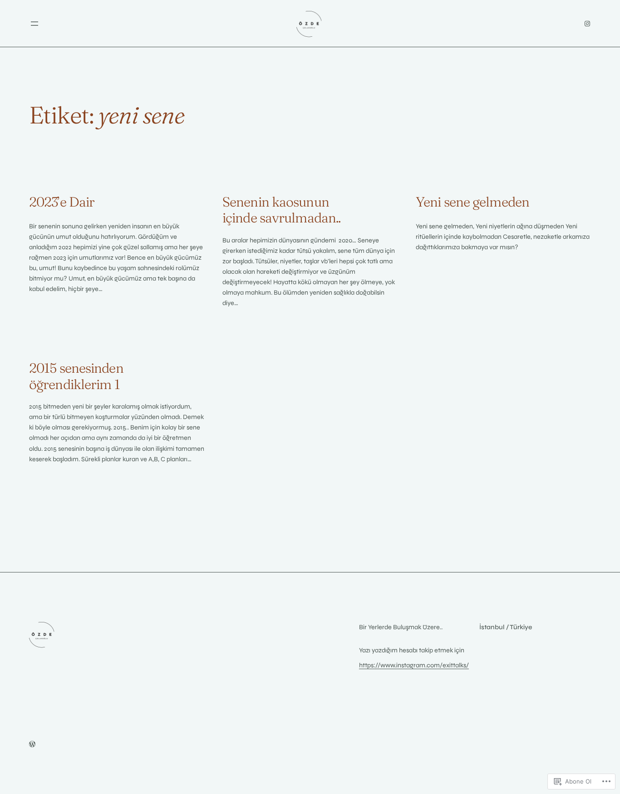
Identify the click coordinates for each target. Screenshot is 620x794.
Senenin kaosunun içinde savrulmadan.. (281, 210)
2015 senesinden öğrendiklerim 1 (76, 376)
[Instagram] (587, 23)
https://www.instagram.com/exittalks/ (414, 665)
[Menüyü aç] (34, 23)
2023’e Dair (61, 202)
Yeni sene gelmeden (472, 202)
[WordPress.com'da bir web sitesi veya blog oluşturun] (32, 745)
